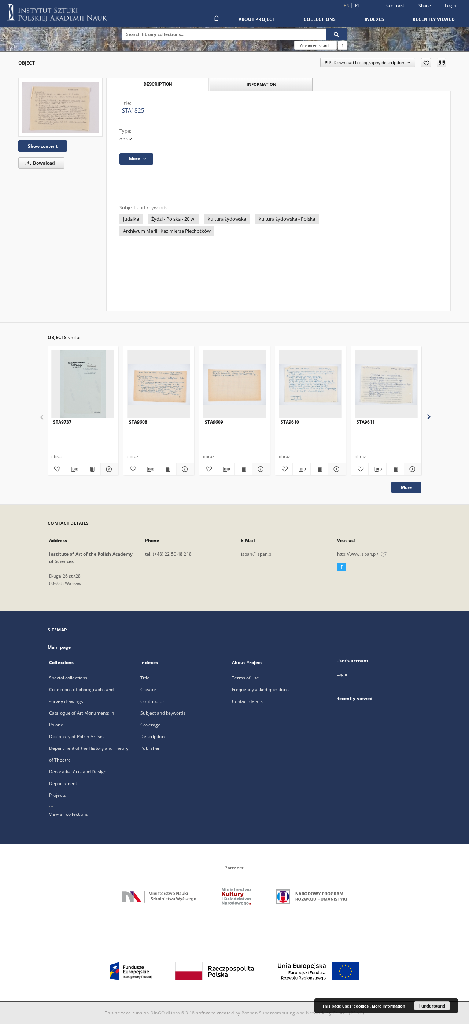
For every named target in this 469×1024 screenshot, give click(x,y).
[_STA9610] (310, 384)
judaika (131, 219)
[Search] (336, 34)
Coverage (150, 725)
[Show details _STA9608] (184, 469)
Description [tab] (158, 84)
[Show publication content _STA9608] (167, 469)
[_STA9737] (83, 384)
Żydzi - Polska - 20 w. (173, 219)
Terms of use (245, 678)
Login (450, 5)
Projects (57, 795)
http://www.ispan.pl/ (358, 554)
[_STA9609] (234, 384)
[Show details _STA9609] (260, 469)
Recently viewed (434, 19)
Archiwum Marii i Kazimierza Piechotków (167, 231)
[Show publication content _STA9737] (91, 469)
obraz (125, 139)
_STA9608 (137, 422)
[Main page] (216, 19)
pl (357, 5)
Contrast (395, 5)
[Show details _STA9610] (335, 469)
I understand (432, 1005)
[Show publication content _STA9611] (395, 469)
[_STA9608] (159, 384)
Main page (59, 647)
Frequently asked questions (260, 689)
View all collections (68, 814)
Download (43, 163)
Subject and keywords (162, 713)
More (406, 487)
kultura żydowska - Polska (287, 219)
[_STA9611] (386, 384)
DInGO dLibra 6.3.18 (172, 1013)
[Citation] (441, 62)
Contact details (247, 701)
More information (388, 1006)
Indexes (374, 19)
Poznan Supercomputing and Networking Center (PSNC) (302, 1013)
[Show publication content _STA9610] (319, 469)
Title (144, 678)
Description (152, 736)
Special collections (68, 678)
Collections (320, 19)
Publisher (150, 748)
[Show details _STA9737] (108, 469)
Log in (342, 674)
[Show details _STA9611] (411, 469)
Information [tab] (261, 84)
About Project (257, 19)
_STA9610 (289, 422)
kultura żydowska (227, 219)
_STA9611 (365, 422)
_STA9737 (61, 422)
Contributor (152, 701)
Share (424, 6)
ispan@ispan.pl (257, 554)
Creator (148, 689)
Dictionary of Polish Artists (76, 736)
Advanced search (315, 45)
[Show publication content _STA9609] (243, 469)
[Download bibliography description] (73, 469)
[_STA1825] (60, 107)
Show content (43, 146)
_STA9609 (213, 422)
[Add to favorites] (426, 62)
